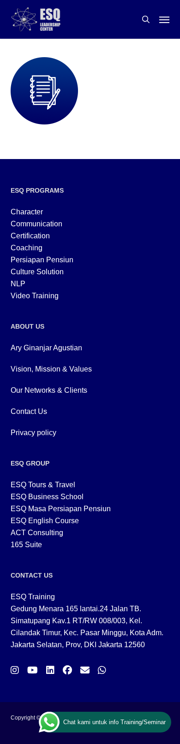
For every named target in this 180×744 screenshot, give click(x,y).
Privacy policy (33, 433)
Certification (30, 236)
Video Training (35, 296)
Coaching (26, 248)
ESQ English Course (45, 521)
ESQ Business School (47, 497)
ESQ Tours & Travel (43, 485)
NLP (18, 284)
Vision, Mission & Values (51, 369)
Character (27, 212)
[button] (164, 19)
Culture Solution (37, 272)
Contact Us (29, 411)
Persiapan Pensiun (42, 260)
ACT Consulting (37, 533)
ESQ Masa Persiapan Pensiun (61, 509)
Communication (36, 224)
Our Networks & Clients (49, 390)
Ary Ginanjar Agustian (46, 348)
